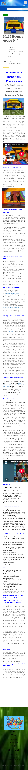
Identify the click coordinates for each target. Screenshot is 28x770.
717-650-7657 (14, 757)
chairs (7, 307)
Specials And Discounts (14, 746)
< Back (5, 14)
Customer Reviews (14, 742)
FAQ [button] (14, 741)
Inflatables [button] (13, 739)
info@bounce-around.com (14, 759)
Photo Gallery (14, 744)
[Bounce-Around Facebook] (14, 732)
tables (4, 307)
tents (10, 307)
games (19, 307)
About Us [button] (13, 745)
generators (15, 307)
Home (14, 738)
